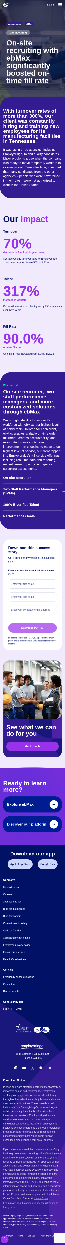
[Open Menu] (60, 4)
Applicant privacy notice (16, 937)
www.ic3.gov (41, 1198)
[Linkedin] (15, 1068)
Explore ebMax (20, 804)
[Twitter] (32, 1068)
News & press (11, 887)
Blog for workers (12, 916)
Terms (20, 1236)
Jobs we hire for (12, 901)
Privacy (9, 1236)
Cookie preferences (14, 952)
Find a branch (11, 991)
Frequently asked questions (18, 977)
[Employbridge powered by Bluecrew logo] (32, 1046)
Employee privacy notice (17, 945)
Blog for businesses (14, 909)
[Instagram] (49, 1068)
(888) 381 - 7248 (12, 1009)
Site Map (31, 1236)
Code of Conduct (12, 930)
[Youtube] (24, 1068)
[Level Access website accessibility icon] (42, 1030)
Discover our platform (26, 824)
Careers (7, 894)
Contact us (9, 984)
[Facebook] (41, 1068)
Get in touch (32, 746)
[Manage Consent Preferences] (5, 1239)
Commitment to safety (15, 923)
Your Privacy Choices (50, 1236)
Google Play (47, 864)
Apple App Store (20, 864)
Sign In (51, 4)
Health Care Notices (14, 959)
